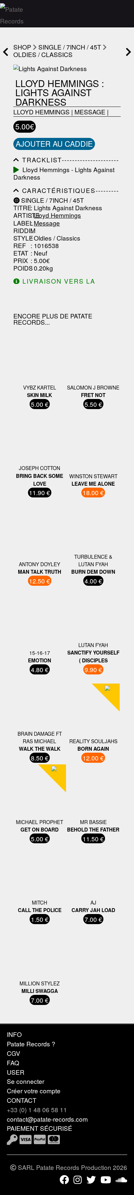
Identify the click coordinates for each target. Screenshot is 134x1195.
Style (21, 238)
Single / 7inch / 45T (69, 46)
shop (22, 46)
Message (89, 111)
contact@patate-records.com (47, 1118)
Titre (21, 207)
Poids (21, 268)
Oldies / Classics (43, 54)
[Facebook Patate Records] (64, 1179)
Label (21, 223)
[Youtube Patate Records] (105, 1179)
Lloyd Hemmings (41, 111)
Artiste (21, 215)
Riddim (21, 230)
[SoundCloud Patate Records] (121, 1179)
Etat (20, 253)
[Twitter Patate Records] (91, 1179)
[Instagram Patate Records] (78, 1179)
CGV (13, 1053)
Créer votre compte (33, 1090)
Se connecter (25, 1081)
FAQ (13, 1062)
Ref (19, 245)
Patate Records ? (31, 1043)
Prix (20, 260)
